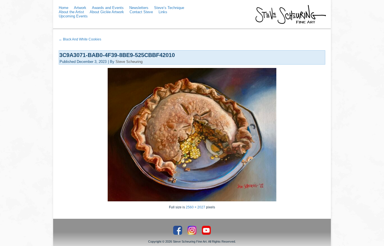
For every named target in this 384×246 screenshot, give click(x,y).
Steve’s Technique (169, 8)
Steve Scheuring (129, 62)
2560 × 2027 (195, 207)
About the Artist (71, 12)
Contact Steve (141, 12)
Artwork (80, 8)
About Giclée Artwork (107, 12)
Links (163, 12)
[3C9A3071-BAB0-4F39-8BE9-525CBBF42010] (192, 200)
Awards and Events (108, 8)
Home (63, 8)
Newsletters (138, 8)
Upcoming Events (73, 16)
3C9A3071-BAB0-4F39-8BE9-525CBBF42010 (117, 55)
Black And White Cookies (80, 39)
